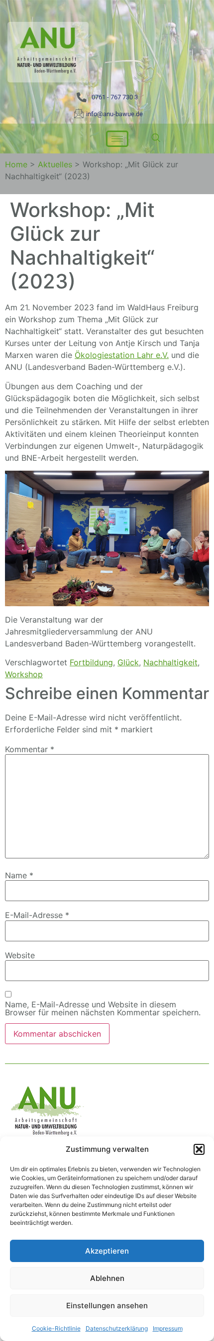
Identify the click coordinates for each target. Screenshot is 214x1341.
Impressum (168, 1328)
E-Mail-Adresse (37, 915)
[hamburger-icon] (117, 139)
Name (19, 875)
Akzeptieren (107, 1251)
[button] (199, 1149)
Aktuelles (55, 164)
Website (20, 955)
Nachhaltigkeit (170, 662)
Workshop (24, 674)
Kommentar (29, 749)
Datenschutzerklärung (117, 1328)
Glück (128, 662)
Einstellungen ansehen (107, 1305)
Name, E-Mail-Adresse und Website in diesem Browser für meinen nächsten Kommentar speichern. (103, 1008)
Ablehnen (107, 1278)
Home (16, 164)
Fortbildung (91, 662)
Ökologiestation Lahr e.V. (122, 355)
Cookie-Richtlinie (56, 1328)
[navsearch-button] (155, 138)
